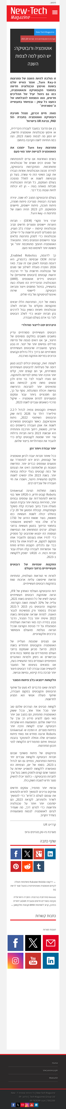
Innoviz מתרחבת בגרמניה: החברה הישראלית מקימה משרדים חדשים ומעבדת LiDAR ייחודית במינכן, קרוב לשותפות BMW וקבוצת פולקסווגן (33, 900)
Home (55, 1063)
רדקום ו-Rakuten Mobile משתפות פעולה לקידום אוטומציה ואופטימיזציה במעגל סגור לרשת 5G (33, 885)
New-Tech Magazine (45, 32)
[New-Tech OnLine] (33, 13)
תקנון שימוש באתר (50, 1070)
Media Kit (53, 1078)
